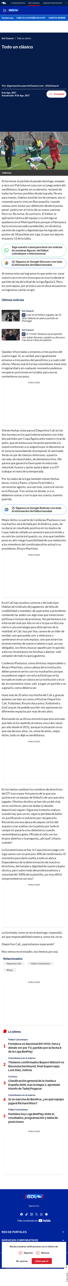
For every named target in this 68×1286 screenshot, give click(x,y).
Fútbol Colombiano (40, 963)
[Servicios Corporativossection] (63, 1240)
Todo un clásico (24, 38)
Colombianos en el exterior (21, 1058)
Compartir (59, 94)
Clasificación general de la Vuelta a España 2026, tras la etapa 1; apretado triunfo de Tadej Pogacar (34, 1084)
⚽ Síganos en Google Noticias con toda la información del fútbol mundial (36, 509)
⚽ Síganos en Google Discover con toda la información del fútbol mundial (37, 263)
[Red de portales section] (63, 1231)
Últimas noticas (18, 3)
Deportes (28, 1252)
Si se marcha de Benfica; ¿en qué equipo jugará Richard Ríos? (36, 1101)
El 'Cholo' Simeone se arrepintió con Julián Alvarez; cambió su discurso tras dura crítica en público (43, 336)
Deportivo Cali (14, 963)
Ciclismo (12, 1076)
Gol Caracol (34, 3)
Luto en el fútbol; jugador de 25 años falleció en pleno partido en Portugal (41, 317)
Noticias (45, 1252)
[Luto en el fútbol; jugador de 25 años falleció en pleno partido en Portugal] (11, 315)
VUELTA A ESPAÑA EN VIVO (31, 18)
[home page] (4, 3)
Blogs (10, 970)
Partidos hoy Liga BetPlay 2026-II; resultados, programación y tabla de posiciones (33, 1117)
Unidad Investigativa (52, 3)
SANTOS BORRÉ (57, 18)
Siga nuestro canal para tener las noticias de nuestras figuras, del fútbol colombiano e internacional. (37, 250)
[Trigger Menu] (4, 10)
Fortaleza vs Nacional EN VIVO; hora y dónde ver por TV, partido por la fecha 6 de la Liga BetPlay (34, 1047)
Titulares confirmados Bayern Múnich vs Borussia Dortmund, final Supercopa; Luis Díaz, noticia (36, 1066)
